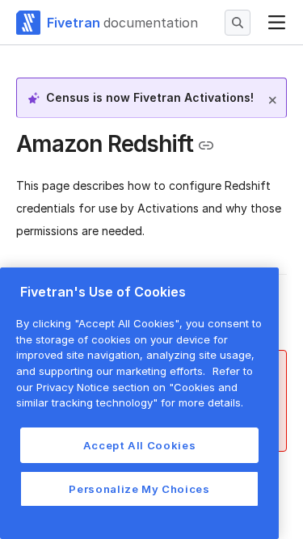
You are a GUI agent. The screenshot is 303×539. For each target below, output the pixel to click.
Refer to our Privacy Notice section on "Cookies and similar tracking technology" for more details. (134, 386)
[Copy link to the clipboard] (206, 145)
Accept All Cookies (139, 445)
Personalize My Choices (139, 488)
